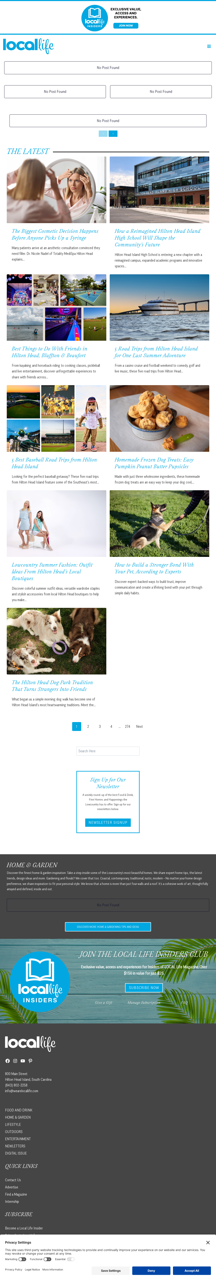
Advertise (11, 1187)
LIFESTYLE (13, 1124)
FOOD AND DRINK (18, 1110)
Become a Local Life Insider (24, 1228)
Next (139, 726)
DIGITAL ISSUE (16, 1153)
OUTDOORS (14, 1132)
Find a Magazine (16, 1194)
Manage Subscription (144, 1003)
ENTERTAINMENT (18, 1139)
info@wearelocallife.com (21, 1091)
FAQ (184, 1003)
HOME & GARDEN (18, 1117)
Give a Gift (103, 1003)
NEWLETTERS (15, 1146)
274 (127, 726)
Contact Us (13, 1180)
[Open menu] (209, 46)
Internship (12, 1201)
